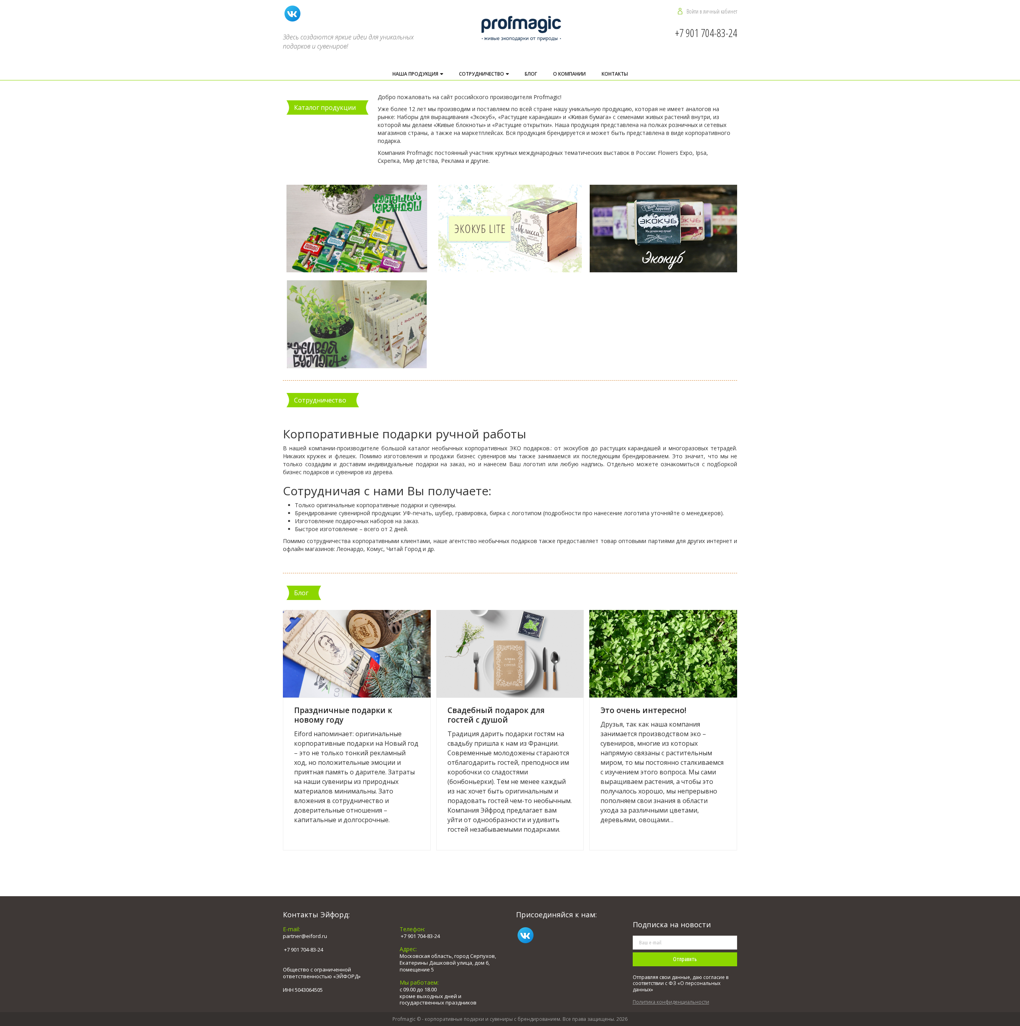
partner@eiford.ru (305, 936)
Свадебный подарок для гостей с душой (496, 715)
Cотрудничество (482, 73)
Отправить (685, 959)
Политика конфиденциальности (671, 1002)
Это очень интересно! (643, 710)
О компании (569, 73)
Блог (531, 73)
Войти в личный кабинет (712, 11)
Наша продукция (415, 73)
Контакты (615, 73)
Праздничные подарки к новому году (343, 715)
